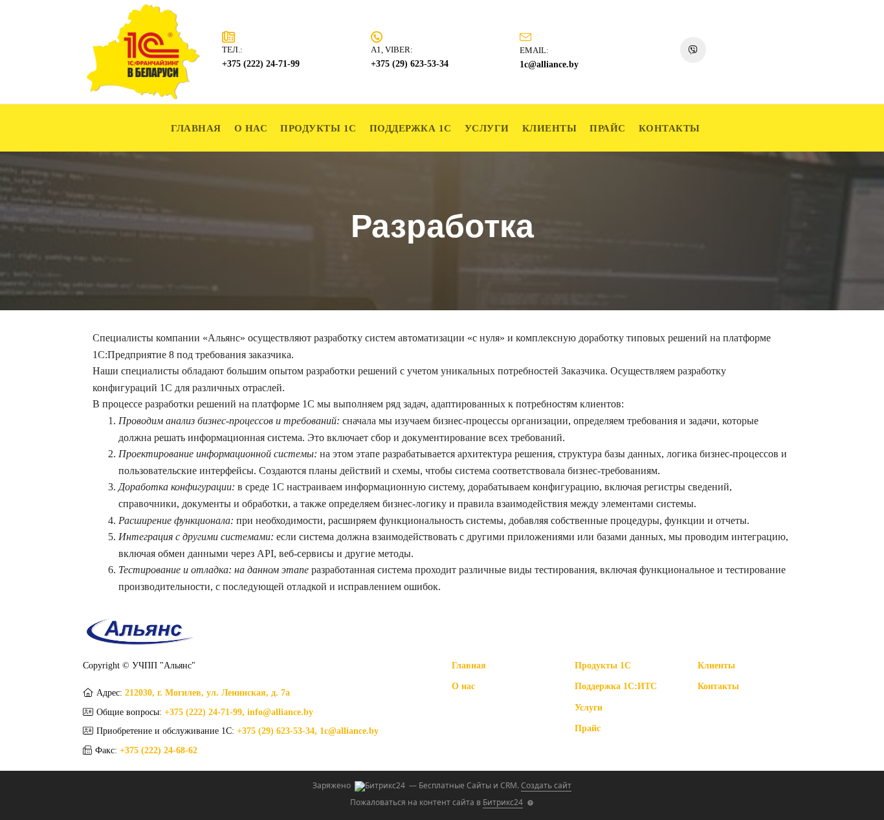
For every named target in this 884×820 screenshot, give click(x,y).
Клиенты (549, 128)
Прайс (608, 128)
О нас (251, 128)
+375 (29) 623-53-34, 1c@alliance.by (308, 731)
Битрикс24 (503, 802)
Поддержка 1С (411, 128)
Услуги (487, 128)
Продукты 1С (318, 128)
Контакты (669, 128)
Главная (196, 128)
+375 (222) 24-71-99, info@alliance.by (238, 712)
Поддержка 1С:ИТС (616, 686)
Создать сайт (546, 785)
